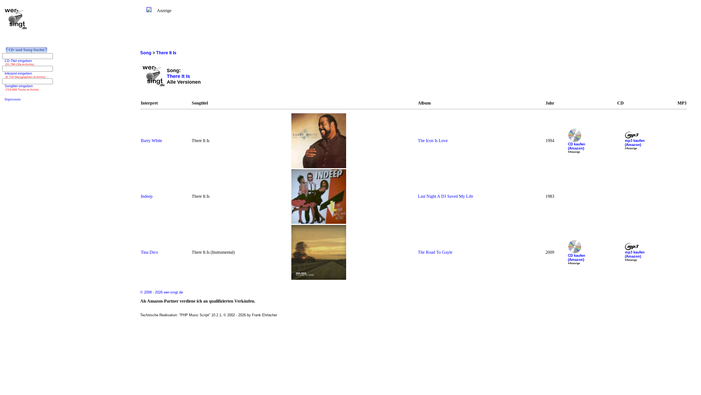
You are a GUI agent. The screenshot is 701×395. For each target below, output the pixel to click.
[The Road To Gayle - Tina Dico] (318, 278)
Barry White (151, 140)
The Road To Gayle (435, 252)
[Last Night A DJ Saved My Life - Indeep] (318, 222)
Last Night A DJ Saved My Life (445, 196)
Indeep (147, 196)
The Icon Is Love (433, 140)
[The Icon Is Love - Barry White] (318, 166)
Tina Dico (149, 252)
